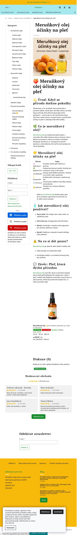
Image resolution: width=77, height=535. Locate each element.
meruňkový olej (49, 194)
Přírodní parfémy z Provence (19, 139)
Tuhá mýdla (16, 130)
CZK (6, 7)
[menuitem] (7, 12)
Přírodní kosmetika (18, 106)
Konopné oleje (17, 50)
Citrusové (15, 89)
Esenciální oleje (16, 73)
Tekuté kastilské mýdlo (18, 118)
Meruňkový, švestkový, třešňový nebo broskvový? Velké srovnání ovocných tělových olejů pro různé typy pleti (55, 492)
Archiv (44, 500)
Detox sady (16, 65)
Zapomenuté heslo (15, 206)
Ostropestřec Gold (19, 46)
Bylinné (15, 93)
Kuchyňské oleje (17, 31)
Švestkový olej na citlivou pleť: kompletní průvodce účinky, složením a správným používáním (54, 478)
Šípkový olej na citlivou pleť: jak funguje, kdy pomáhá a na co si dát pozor (55, 485)
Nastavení (10, 528)
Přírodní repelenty (19, 144)
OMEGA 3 (11, 463)
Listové (15, 82)
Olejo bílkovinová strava (27, 463)
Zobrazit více (38, 417)
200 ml (46, 334)
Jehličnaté (16, 85)
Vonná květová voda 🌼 (17, 112)
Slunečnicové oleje (19, 54)
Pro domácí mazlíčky (18, 152)
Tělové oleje (16, 123)
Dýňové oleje (17, 39)
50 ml (41, 334)
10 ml (35, 334)
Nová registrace (14, 203)
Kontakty (8, 483)
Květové (15, 78)
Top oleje (15, 61)
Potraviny (14, 148)
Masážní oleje (16, 103)
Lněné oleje (16, 35)
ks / (12, 171)
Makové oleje (17, 43)
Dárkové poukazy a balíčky (18, 157)
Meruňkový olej (39, 135)
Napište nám (10, 485)
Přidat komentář (40, 369)
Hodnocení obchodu (38, 376)
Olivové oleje (17, 69)
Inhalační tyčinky (18, 134)
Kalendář (8, 488)
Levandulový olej (19, 97)
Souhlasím (58, 512)
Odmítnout (45, 512)
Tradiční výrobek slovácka (59, 463)
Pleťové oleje (17, 126)
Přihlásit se (12, 199)
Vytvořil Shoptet (66, 530)
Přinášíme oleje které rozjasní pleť (18, 477)
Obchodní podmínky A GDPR (16, 480)
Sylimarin (42, 463)
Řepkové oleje (17, 58)
